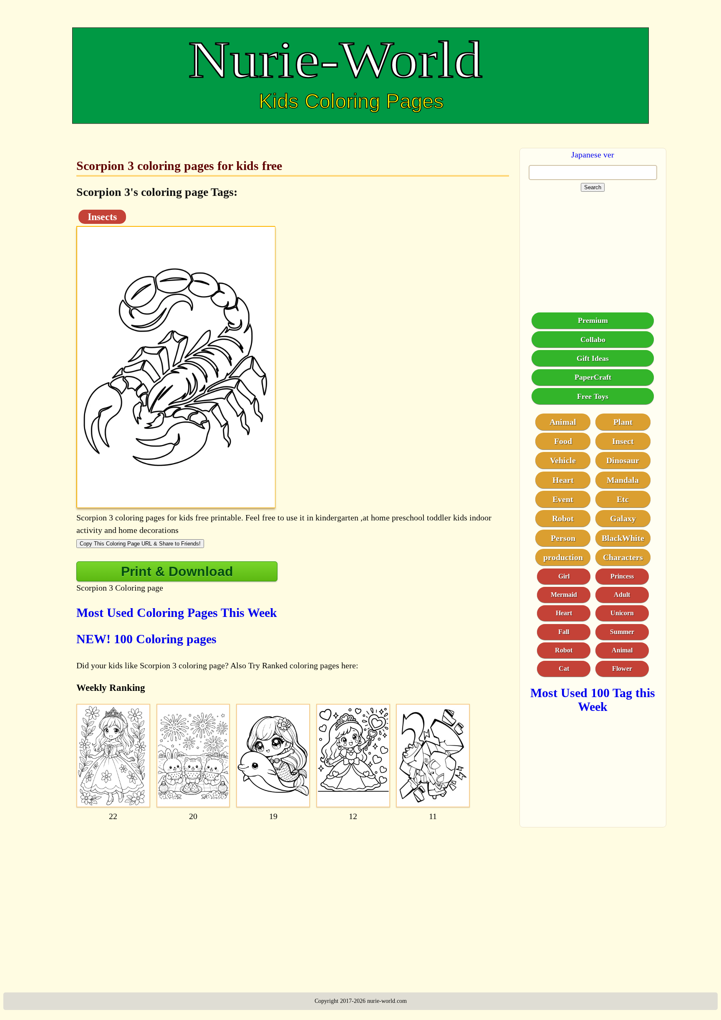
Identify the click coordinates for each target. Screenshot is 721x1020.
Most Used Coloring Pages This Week (176, 612)
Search (592, 187)
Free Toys (592, 396)
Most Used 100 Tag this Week (592, 699)
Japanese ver (592, 154)
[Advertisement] (292, 892)
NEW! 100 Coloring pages (146, 639)
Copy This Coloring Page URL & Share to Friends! (140, 543)
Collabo (592, 339)
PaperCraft (593, 377)
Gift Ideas (593, 358)
